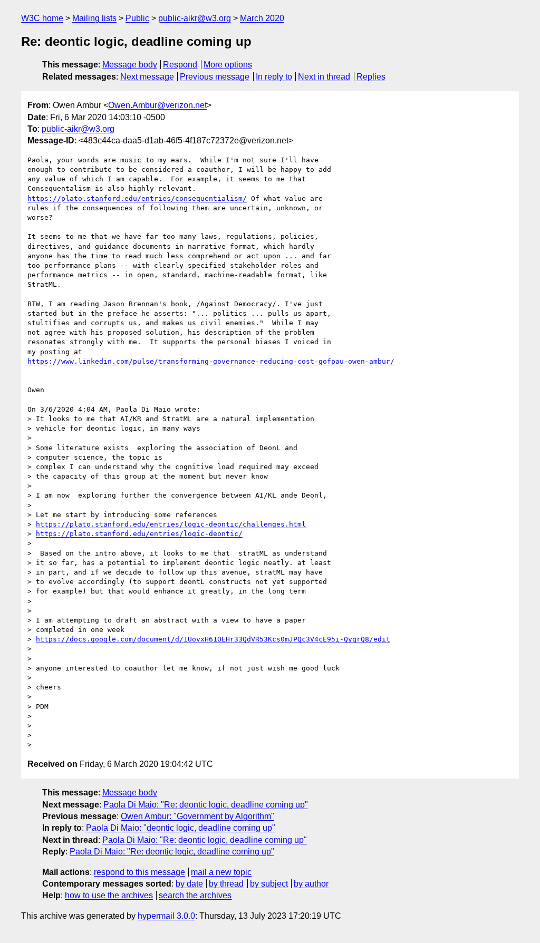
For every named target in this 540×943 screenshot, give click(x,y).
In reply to (274, 76)
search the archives (195, 895)
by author (311, 883)
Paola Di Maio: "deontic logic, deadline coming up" (180, 827)
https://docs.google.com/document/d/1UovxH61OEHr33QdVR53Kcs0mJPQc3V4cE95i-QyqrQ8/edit (213, 639)
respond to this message (139, 872)
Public (137, 18)
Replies (370, 76)
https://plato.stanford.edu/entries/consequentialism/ (137, 198)
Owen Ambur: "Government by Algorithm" (197, 816)
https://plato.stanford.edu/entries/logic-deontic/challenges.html (171, 524)
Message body (129, 64)
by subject (269, 883)
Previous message (214, 76)
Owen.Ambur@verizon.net (157, 105)
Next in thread (324, 76)
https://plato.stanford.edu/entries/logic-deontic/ (139, 534)
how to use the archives (109, 895)
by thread (226, 883)
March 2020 (262, 18)
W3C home (42, 18)
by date (189, 883)
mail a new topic (221, 872)
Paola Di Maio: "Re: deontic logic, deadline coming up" (205, 804)
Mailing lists (94, 18)
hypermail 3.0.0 (166, 915)
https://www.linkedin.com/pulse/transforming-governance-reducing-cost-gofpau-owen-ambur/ (210, 361)
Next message (147, 76)
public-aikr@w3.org (194, 18)
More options (228, 64)
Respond (180, 64)
